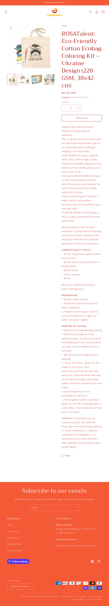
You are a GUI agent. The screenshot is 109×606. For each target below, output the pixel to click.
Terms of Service (14, 551)
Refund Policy (13, 538)
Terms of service (95, 596)
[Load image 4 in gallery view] (49, 79)
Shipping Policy (14, 544)
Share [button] (67, 456)
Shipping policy (78, 599)
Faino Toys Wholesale (35, 596)
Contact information (94, 599)
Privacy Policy (13, 531)
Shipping (65, 97)
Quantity (65, 102)
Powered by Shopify (51, 596)
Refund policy (67, 596)
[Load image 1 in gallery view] (12, 79)
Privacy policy (80, 596)
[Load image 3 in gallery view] (37, 79)
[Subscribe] (77, 507)
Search (10, 525)
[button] (6, 12)
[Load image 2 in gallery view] (24, 79)
